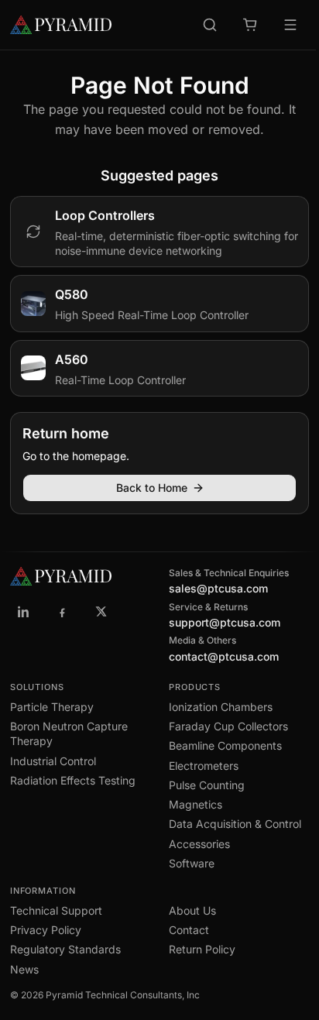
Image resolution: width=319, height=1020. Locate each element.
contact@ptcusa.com (224, 656)
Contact (189, 929)
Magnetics (195, 804)
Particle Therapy (52, 706)
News (24, 969)
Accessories (199, 843)
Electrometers (203, 765)
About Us (192, 910)
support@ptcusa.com (224, 622)
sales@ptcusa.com (218, 588)
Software (191, 863)
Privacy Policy (45, 929)
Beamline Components (225, 745)
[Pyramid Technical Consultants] (24, 611)
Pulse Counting (207, 785)
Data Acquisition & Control (235, 823)
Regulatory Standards (65, 949)
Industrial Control (53, 761)
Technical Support (56, 910)
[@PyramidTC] (101, 611)
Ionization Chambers (221, 706)
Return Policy (202, 949)
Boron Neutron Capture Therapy (69, 733)
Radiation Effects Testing (72, 780)
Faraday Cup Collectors (228, 726)
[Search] (209, 24)
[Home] (60, 24)
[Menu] (290, 24)
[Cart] (250, 24)
